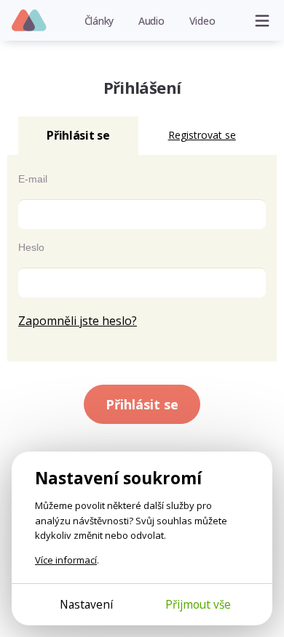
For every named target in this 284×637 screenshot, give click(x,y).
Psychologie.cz (29, 21)
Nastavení (86, 604)
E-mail (32, 179)
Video (202, 21)
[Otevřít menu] (262, 20)
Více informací (66, 559)
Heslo (31, 247)
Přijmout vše (198, 604)
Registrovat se (202, 135)
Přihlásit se (142, 404)
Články (99, 21)
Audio (151, 21)
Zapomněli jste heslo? (77, 321)
